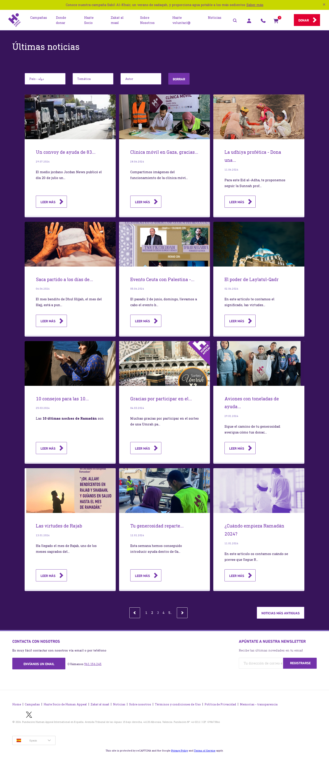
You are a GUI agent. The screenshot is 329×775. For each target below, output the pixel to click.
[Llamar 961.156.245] (263, 22)
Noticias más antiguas (280, 613)
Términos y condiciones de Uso (178, 704)
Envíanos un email (39, 664)
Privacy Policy (179, 750)
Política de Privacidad (220, 704)
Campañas (32, 704)
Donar (303, 20)
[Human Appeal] (14, 20)
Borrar (179, 79)
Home (16, 704)
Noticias (119, 704)
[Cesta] (275, 22)
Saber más (254, 5)
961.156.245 (93, 664)
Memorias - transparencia (259, 704)
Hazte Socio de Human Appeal (65, 704)
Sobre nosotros (140, 704)
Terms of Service (205, 750)
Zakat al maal (100, 704)
